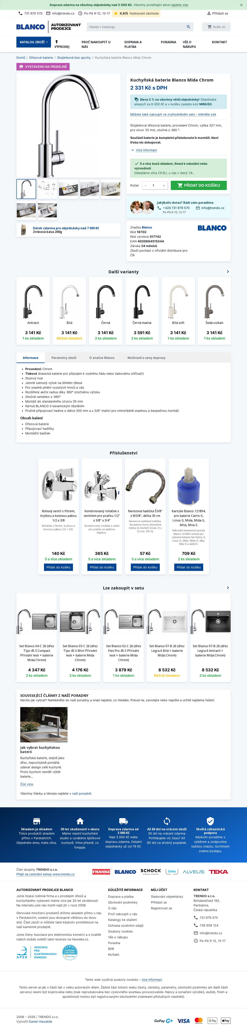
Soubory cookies (120, 931)
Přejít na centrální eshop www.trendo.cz (45, 874)
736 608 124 (209, 925)
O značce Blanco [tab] (101, 358)
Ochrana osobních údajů (125, 925)
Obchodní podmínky (123, 902)
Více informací (146, 150)
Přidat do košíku (198, 185)
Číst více (26, 784)
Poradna (168, 42)
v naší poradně (80, 793)
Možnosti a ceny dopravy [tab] (146, 358)
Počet (134, 185)
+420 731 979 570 (176, 208)
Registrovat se (161, 908)
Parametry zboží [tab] (64, 358)
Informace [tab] (30, 358)
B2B (111, 949)
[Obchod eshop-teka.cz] (218, 872)
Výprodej (61, 44)
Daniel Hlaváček (40, 1021)
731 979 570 (30, 13)
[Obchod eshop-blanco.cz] (125, 871)
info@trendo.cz (60, 13)
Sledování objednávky (167, 896)
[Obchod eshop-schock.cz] (151, 872)
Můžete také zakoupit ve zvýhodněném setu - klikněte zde (173, 114)
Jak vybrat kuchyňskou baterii (40, 749)
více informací (151, 980)
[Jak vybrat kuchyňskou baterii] (44, 725)
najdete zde (179, 5)
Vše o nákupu (189, 44)
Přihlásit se (159, 902)
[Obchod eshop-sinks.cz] (172, 872)
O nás (112, 908)
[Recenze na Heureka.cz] (70, 954)
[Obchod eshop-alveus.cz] (193, 872)
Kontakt (219, 42)
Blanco (147, 227)
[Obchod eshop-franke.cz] (101, 872)
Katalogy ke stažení (122, 920)
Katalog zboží (32, 42)
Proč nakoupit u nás (96, 44)
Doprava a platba (133, 44)
